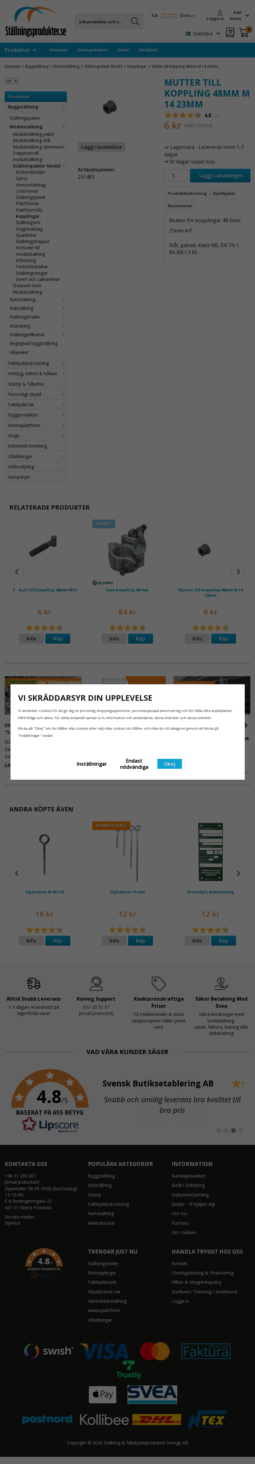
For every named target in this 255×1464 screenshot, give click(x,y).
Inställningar (92, 763)
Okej (169, 763)
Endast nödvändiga (134, 763)
